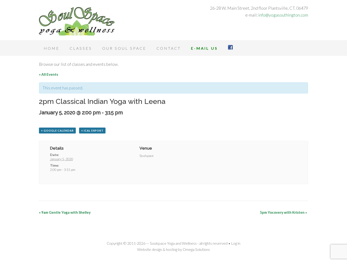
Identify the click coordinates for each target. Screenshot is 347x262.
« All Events (48, 74)
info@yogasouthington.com (283, 15)
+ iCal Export (92, 130)
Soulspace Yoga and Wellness (76, 21)
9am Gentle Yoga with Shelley (65, 212)
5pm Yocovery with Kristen (283, 212)
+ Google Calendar (57, 130)
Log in (235, 243)
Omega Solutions (196, 249)
